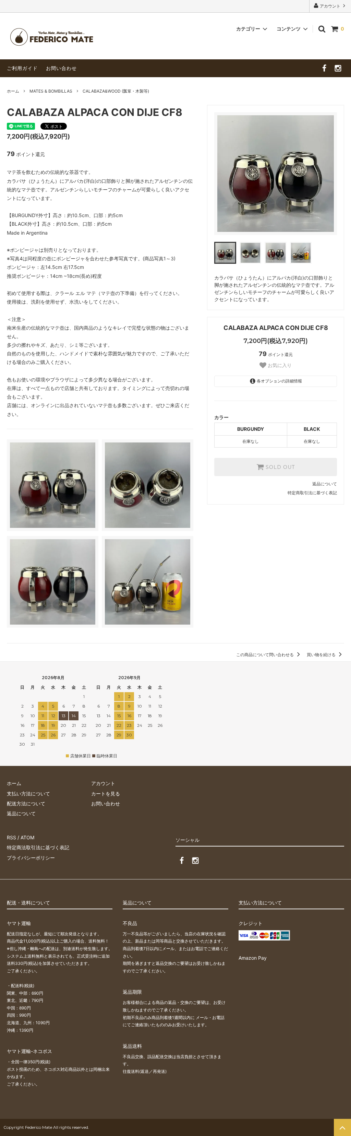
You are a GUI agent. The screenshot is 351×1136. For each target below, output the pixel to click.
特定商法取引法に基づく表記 (38, 847)
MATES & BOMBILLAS (50, 91)
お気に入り (279, 365)
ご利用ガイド (22, 68)
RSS (11, 837)
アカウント (330, 6)
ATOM (27, 837)
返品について (324, 483)
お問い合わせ (61, 68)
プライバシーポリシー (31, 858)
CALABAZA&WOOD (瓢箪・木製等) (116, 91)
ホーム (13, 91)
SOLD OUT (279, 467)
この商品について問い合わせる (265, 654)
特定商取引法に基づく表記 (312, 492)
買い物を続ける (322, 654)
